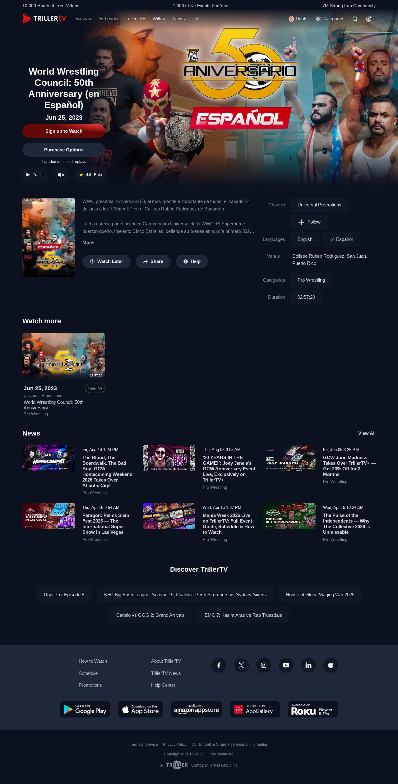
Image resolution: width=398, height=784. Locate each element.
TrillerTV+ (135, 18)
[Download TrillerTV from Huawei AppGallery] (255, 709)
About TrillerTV (166, 661)
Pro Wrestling (311, 280)
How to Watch (93, 661)
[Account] (369, 19)
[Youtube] (286, 665)
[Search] (355, 19)
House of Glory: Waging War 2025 (320, 594)
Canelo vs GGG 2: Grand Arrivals (150, 615)
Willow (159, 18)
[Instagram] (263, 665)
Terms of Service (144, 744)
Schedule (108, 18)
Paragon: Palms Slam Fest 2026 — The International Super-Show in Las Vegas (105, 524)
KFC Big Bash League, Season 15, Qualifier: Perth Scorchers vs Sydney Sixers (185, 594)
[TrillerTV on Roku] (313, 709)
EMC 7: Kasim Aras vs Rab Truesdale (243, 615)
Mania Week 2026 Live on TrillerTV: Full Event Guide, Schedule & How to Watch (228, 524)
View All (367, 433)
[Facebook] (218, 665)
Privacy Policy (175, 744)
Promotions (90, 685)
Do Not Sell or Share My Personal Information (230, 744)
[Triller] (330, 665)
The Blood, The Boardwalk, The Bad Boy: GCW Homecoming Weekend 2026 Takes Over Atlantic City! (107, 471)
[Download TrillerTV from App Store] (140, 709)
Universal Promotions (319, 204)
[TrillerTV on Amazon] (196, 709)
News (179, 18)
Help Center (163, 685)
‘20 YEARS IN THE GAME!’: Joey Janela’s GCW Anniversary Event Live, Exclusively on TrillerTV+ (229, 468)
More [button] (88, 242)
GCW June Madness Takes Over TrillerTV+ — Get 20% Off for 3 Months (349, 466)
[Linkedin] (308, 665)
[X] (241, 665)
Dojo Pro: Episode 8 (64, 594)
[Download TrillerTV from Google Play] (85, 709)
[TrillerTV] (44, 18)
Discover (82, 18)
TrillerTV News (166, 673)
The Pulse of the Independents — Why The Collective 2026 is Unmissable (346, 524)
